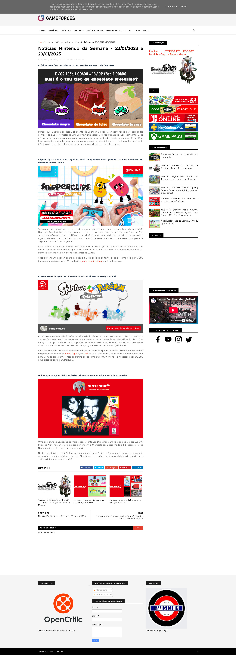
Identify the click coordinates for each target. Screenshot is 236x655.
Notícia (58, 42)
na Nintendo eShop (92, 261)
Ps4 (138, 30)
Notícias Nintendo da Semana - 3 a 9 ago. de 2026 (125, 501)
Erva (85, 353)
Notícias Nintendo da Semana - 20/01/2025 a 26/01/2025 (179, 200)
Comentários (101, 594)
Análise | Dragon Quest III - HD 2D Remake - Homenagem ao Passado (179, 177)
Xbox (146, 30)
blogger (138, 528)
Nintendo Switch (115, 30)
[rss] (197, 651)
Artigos (79, 30)
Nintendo (49, 42)
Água (74, 353)
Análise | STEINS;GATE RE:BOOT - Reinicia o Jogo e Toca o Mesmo (54, 502)
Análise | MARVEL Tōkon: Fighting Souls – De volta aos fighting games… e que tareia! (179, 190)
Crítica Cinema (95, 30)
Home (43, 30)
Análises (66, 30)
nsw (64, 42)
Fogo (68, 353)
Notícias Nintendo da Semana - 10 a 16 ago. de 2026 (89, 501)
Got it (183, 7)
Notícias (53, 30)
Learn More (171, 7)
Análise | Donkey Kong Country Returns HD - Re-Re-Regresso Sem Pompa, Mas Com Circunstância (179, 212)
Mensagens (101, 590)
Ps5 (130, 30)
